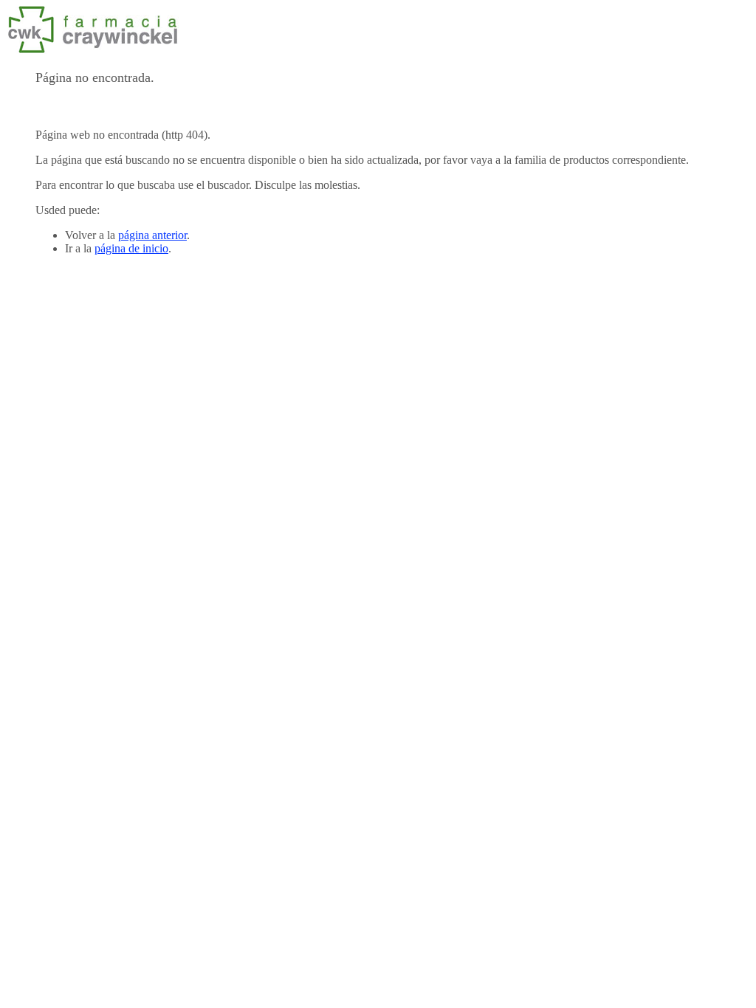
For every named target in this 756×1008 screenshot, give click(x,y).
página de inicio (131, 248)
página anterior (152, 235)
